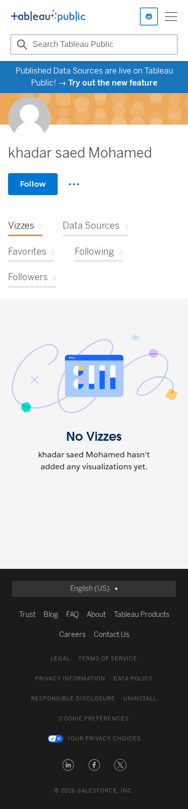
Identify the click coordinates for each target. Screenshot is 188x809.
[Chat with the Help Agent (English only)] (149, 17)
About (96, 614)
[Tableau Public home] (48, 16)
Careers (72, 634)
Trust (27, 614)
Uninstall (140, 698)
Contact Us (111, 634)
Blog (51, 614)
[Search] (21, 45)
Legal (60, 658)
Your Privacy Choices (104, 738)
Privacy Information (70, 678)
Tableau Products (141, 614)
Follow (33, 184)
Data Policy (133, 678)
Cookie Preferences (94, 718)
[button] (68, 765)
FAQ (72, 614)
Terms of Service (107, 658)
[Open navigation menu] (171, 16)
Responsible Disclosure (73, 698)
